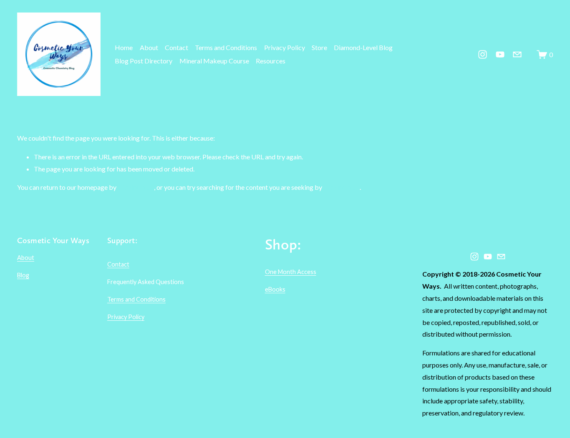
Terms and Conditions (226, 47)
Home (124, 47)
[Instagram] (482, 54)
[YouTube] (500, 54)
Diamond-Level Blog (363, 47)
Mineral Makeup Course (214, 61)
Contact (176, 47)
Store (319, 47)
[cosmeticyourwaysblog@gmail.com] (517, 54)
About (149, 47)
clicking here (136, 187)
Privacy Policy (284, 47)
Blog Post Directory (143, 61)
